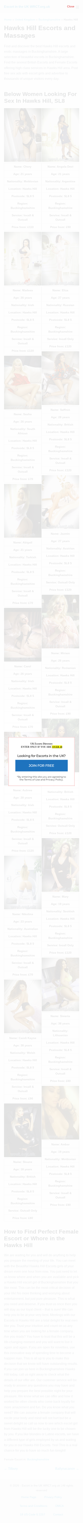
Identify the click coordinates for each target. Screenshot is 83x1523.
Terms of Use (32, 779)
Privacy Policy (54, 779)
